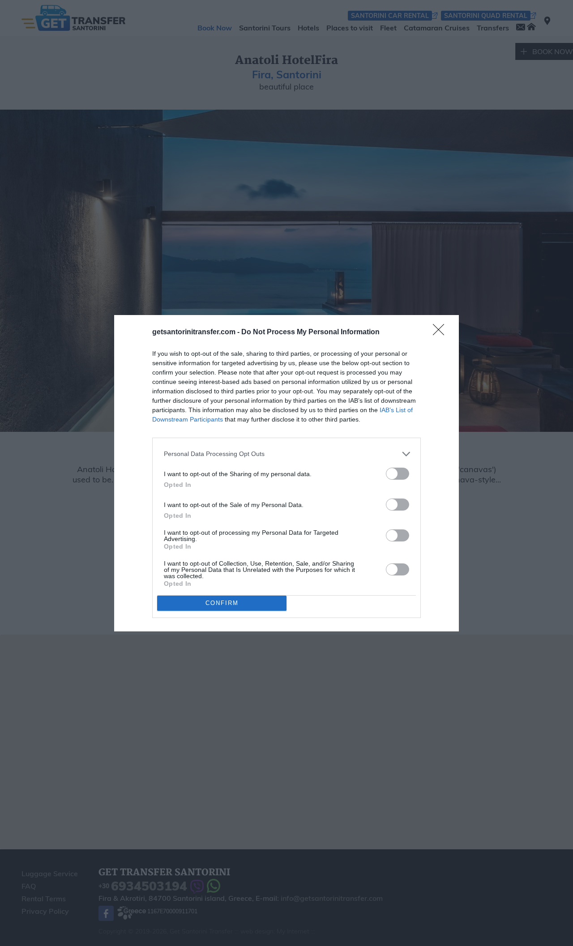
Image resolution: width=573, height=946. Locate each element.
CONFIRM (222, 603)
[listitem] (286, 454)
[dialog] (286, 473)
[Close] (441, 332)
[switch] (397, 474)
